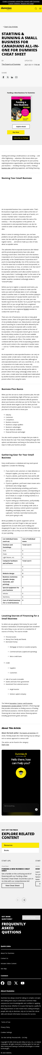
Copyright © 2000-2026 (8, 1042)
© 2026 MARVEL (6, 1053)
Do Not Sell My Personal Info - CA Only (14, 1037)
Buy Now (16, 132)
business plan (6, 168)
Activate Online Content (8, 963)
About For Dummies (7, 953)
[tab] (20, 845)
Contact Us (4, 958)
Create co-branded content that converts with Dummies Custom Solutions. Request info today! (21, 2)
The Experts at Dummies (11, 64)
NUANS (26, 309)
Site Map (4, 969)
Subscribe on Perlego (21, 138)
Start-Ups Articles (11, 27)
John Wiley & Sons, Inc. (26, 1042)
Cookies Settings (6, 1032)
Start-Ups (5, 744)
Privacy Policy (5, 1027)
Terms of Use (5, 1022)
